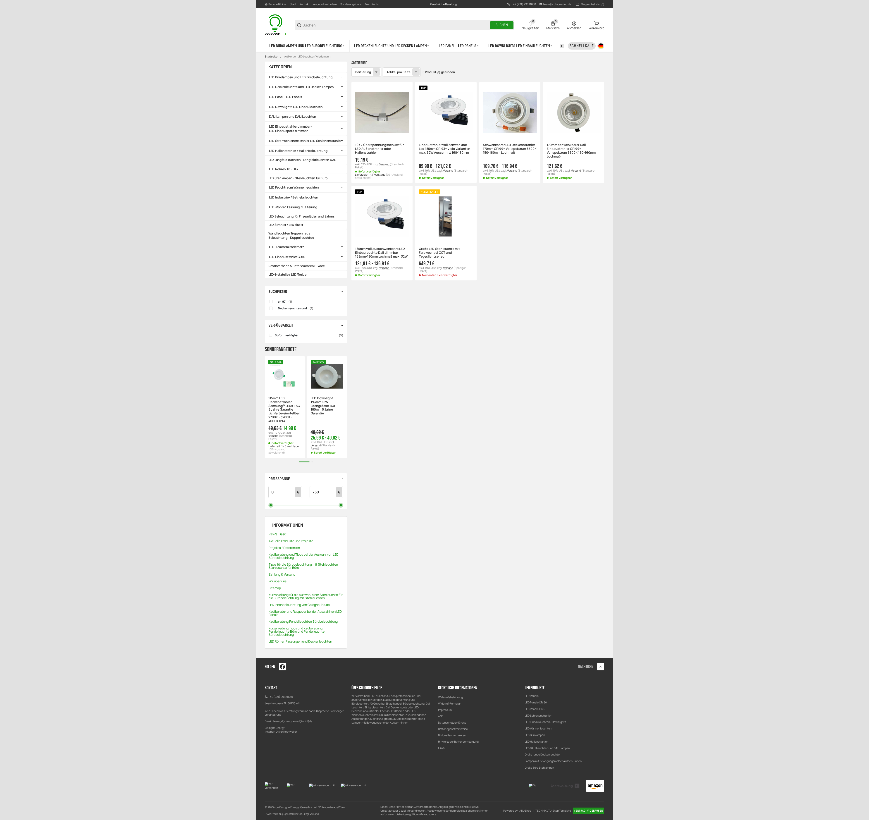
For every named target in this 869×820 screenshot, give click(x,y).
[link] (306, 77)
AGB (440, 716)
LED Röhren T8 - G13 (283, 169)
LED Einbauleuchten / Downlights (545, 722)
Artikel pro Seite (399, 72)
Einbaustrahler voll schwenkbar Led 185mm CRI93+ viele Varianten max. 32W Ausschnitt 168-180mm (444, 148)
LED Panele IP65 (534, 709)
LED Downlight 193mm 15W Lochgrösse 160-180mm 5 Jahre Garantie (323, 405)
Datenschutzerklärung (452, 722)
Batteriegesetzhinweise (453, 729)
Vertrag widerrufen (588, 810)
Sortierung (363, 72)
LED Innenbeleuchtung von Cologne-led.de (299, 604)
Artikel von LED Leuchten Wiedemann (307, 56)
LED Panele (532, 696)
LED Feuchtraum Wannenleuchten (294, 187)
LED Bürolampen (535, 735)
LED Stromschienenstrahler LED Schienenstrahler (305, 141)
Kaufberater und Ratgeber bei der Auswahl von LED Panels (305, 613)
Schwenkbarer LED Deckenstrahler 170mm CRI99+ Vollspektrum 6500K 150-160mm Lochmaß (510, 148)
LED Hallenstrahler (536, 741)
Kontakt (305, 4)
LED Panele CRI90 (536, 702)
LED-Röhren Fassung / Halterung (293, 207)
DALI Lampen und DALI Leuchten (292, 116)
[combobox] (510, 199)
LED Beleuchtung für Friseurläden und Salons (301, 216)
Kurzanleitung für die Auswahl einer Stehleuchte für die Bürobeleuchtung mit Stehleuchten (306, 596)
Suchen (502, 25)
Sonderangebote (350, 4)
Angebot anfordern (325, 4)
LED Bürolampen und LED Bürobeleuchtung (300, 77)
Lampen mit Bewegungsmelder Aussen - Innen (553, 761)
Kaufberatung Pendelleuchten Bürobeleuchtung (303, 621)
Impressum (445, 710)
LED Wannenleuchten (538, 728)
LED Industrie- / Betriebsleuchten (293, 197)
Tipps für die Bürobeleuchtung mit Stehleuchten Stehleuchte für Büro (303, 566)
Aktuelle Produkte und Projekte (291, 541)
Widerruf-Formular (449, 703)
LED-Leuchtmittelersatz (286, 247)
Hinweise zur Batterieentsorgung (458, 741)
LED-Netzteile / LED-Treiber (287, 274)
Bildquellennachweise (452, 735)
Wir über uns (277, 581)
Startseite (271, 56)
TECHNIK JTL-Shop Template (553, 811)
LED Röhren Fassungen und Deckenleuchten (300, 641)
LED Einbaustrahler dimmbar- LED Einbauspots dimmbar (290, 128)
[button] (382, 112)
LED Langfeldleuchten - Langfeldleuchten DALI (302, 160)
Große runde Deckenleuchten (543, 754)
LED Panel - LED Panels (285, 97)
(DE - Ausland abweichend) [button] (276, 450)
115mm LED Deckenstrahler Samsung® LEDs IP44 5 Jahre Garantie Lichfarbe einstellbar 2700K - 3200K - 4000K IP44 (284, 409)
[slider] (270, 505)
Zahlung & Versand (282, 574)
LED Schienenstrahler (538, 715)
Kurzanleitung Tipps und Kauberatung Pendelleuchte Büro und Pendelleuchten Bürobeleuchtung (297, 631)
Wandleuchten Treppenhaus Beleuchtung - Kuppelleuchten (291, 235)
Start (293, 4)
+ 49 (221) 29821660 (280, 697)
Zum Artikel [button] (446, 289)
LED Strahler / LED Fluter (285, 224)
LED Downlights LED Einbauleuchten (296, 107)
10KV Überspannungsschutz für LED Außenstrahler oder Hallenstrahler (379, 148)
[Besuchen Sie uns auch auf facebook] (282, 666)
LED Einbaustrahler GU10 (287, 257)
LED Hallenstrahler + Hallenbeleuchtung (298, 150)
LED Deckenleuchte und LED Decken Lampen (301, 87)
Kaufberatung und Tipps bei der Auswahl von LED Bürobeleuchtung (303, 556)
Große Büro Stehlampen (539, 768)
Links (441, 748)
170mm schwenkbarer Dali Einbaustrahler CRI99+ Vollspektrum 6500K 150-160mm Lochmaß (571, 150)
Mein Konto (372, 4)
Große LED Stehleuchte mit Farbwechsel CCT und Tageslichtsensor (439, 252)
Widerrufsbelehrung (450, 697)
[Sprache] (600, 46)
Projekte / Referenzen (284, 547)
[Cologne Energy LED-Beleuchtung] (276, 25)
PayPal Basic (278, 534)
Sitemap (275, 588)
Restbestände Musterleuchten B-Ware (296, 266)
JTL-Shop (525, 811)
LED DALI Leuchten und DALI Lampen (547, 748)
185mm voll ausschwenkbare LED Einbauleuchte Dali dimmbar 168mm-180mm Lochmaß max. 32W (381, 252)
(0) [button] (592, 4)
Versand (384, 164)
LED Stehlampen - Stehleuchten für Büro (297, 178)
